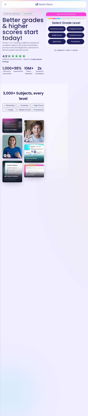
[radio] (57, 29)
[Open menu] (5, 4)
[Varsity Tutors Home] (44, 4)
